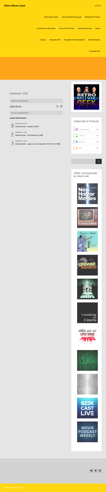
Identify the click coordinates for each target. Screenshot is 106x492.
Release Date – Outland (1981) (27, 126)
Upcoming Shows (85, 28)
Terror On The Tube (66, 28)
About (97, 28)
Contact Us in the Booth (46, 28)
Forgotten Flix (54, 40)
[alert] (36, 113)
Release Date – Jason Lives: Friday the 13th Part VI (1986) (37, 144)
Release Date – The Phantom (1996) (29, 135)
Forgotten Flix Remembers (74, 40)
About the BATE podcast (71, 17)
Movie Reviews (94, 40)
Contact (43, 40)
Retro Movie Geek (14, 5)
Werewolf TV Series (92, 17)
